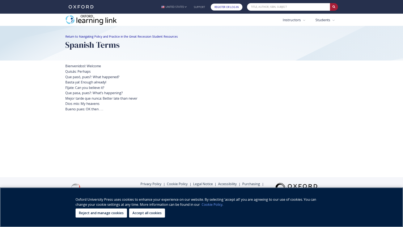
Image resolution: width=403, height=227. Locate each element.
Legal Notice (203, 184)
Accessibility (227, 184)
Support (199, 7)
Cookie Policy (177, 184)
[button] (174, 7)
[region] (201, 207)
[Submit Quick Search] (334, 7)
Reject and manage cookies (101, 213)
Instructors (292, 19)
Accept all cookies (147, 213)
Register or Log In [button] (227, 7)
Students (323, 19)
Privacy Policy (150, 184)
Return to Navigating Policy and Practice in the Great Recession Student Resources (121, 36)
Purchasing (251, 184)
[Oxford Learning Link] (96, 20)
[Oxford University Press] (81, 7)
